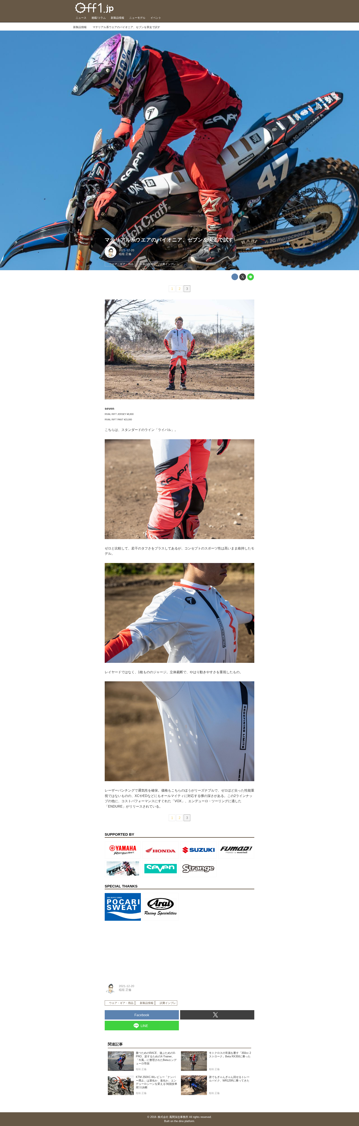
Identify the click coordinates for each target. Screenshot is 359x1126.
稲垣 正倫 (125, 254)
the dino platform (184, 1121)
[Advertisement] (136, 948)
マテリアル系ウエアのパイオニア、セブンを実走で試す (169, 240)
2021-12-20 (126, 250)
